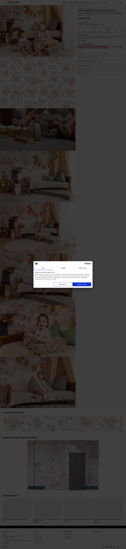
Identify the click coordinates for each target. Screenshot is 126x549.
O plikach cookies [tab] (83, 268)
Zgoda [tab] (43, 268)
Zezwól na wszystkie (81, 284)
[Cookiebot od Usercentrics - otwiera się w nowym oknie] (85, 264)
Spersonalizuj (62, 284)
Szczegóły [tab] (63, 268)
